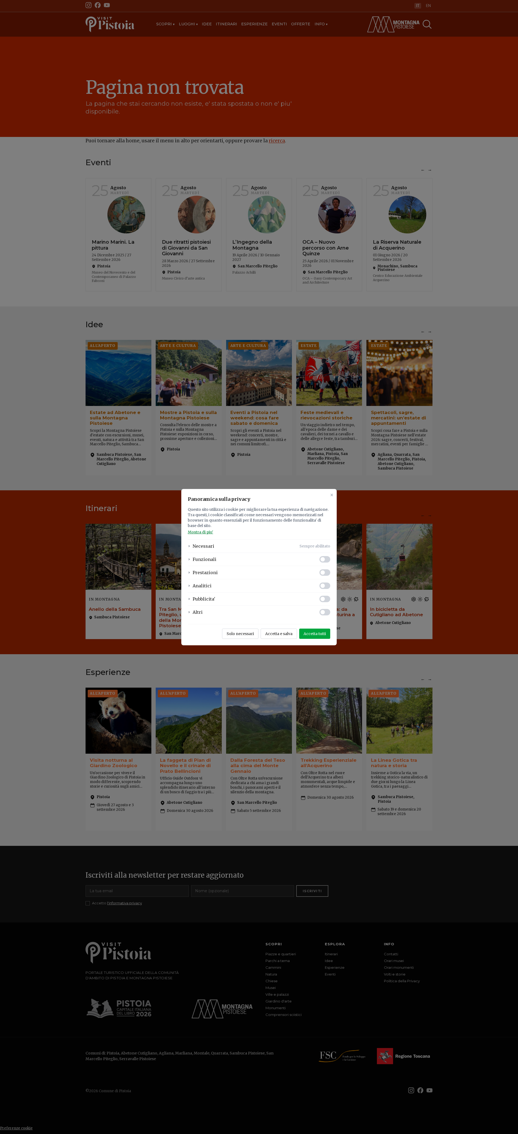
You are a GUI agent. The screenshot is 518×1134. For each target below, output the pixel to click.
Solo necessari (240, 633)
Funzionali (204, 559)
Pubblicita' (204, 599)
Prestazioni (205, 572)
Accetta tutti (315, 633)
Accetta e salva (278, 633)
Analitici (202, 585)
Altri (198, 612)
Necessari (203, 546)
